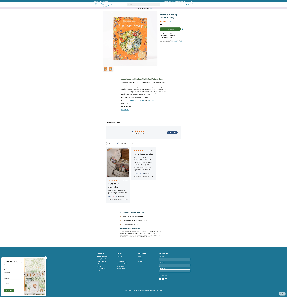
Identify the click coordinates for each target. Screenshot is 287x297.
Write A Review (172, 132)
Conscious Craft (131, 290)
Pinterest (140, 261)
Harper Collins (163, 12)
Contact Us (120, 259)
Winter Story (150, 100)
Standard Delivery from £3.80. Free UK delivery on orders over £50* (178, 1)
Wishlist (99, 266)
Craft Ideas (141, 259)
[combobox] (143, 4)
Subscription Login (101, 259)
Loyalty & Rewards (101, 261)
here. (150, 8)
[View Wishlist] (186, 5)
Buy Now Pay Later (101, 268)
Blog (139, 256)
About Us (119, 256)
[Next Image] (155, 42)
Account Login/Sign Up (102, 256)
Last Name (161, 262)
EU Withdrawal (100, 271)
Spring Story (141, 100)
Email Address (162, 268)
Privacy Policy (120, 266)
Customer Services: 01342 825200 (101, 1)
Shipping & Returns (122, 261)
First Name (161, 256)
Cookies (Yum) (121, 268)
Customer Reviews (101, 264)
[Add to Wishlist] (183, 29)
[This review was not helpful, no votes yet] (126, 199)
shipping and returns (176, 41)
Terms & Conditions (122, 264)
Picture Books (124, 109)
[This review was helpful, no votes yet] (123, 199)
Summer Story (133, 100)
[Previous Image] (104, 42)
